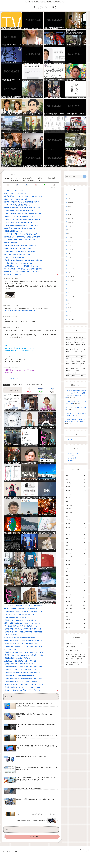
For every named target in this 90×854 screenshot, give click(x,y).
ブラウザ (70, 304)
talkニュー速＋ (71, 222)
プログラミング (71, 307)
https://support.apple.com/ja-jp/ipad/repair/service (20, 310)
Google (69, 206)
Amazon (69, 194)
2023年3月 (76, 594)
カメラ (69, 245)
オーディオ (70, 237)
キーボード (70, 249)
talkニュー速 (70, 218)
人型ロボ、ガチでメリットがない (75, 643)
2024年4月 (76, 579)
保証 (38, 384)
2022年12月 (76, 605)
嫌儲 (69, 315)
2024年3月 (76, 583)
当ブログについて (84, 849)
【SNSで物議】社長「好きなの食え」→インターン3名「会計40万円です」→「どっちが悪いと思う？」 (76, 657)
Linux (69, 210)
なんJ (69, 288)
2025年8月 (76, 520)
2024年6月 (76, 571)
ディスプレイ (71, 276)
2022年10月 (76, 612)
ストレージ (70, 261)
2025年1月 (76, 546)
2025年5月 (76, 531)
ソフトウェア (71, 268)
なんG (69, 284)
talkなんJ (70, 214)
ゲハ (69, 253)
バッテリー (29, 384)
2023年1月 (76, 601)
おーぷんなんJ (71, 241)
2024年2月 (76, 586)
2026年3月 (76, 494)
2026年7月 (76, 479)
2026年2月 (76, 497)
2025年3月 (76, 538)
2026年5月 (76, 486)
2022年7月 (76, 623)
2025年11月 (76, 509)
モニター (70, 311)
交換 (34, 384)
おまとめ (70, 439)
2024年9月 (76, 560)
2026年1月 (76, 501)
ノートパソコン (71, 296)
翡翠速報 (70, 460)
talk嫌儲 (69, 226)
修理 (42, 384)
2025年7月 (76, 523)
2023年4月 (76, 590)
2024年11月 (76, 553)
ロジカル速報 (72, 458)
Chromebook (70, 202)
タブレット (7, 384)
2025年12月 (76, 505)
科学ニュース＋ (71, 319)
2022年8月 (76, 620)
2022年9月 (76, 616)
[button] (54, 185)
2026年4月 (76, 490)
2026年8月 (76, 475)
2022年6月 (76, 627)
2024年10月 (76, 557)
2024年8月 (76, 564)
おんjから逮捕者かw (71, 647)
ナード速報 (71, 455)
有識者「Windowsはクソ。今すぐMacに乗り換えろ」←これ (75, 663)
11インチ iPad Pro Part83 (12, 378)
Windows (70, 233)
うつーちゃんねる (73, 453)
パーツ (69, 300)
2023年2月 (76, 597)
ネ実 (69, 292)
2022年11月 (76, 608)
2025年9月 (76, 516)
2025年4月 (76, 534)
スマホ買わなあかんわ (72, 650)
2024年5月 (76, 575)
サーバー (70, 257)
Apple (13, 384)
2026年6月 (76, 483)
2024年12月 (76, 549)
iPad (17, 384)
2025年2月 (76, 542)
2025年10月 (76, 512)
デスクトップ (71, 280)
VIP (68, 229)
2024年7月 (76, 568)
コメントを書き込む (32, 836)
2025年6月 (76, 527)
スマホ (69, 265)
